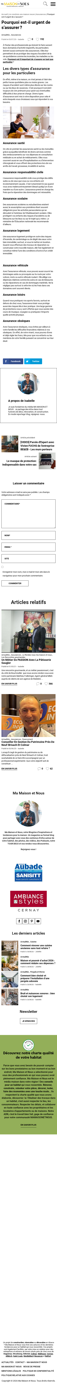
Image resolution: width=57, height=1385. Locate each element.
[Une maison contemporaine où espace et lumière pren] (28, 1185)
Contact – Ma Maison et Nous (31, 1362)
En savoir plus (9, 683)
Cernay (50, 1354)
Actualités (5, 35)
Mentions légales (11, 1371)
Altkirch (9, 1356)
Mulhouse (42, 1354)
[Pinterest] (32, 921)
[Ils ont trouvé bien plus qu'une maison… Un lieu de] (28, 1284)
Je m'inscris (28, 1021)
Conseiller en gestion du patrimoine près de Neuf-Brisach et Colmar (27, 743)
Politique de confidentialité (38, 1371)
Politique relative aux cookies (18, 1375)
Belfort (48, 1356)
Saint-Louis (18, 1356)
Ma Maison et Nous (11, 1366)
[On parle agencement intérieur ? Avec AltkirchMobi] (28, 1251)
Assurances (41, 14)
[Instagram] (25, 921)
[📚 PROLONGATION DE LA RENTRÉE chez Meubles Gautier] (28, 1152)
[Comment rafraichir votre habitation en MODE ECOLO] (28, 1317)
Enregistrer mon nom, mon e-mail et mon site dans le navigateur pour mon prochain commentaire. (26, 574)
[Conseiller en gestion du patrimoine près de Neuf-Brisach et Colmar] (28, 715)
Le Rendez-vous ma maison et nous (37, 655)
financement (27, 739)
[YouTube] (38, 921)
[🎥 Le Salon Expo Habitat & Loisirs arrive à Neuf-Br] (28, 1218)
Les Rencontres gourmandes (13, 657)
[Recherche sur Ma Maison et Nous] (45, 4)
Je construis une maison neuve (22, 14)
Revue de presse (31, 1366)
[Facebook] (19, 921)
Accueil (4, 14)
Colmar (34, 1354)
